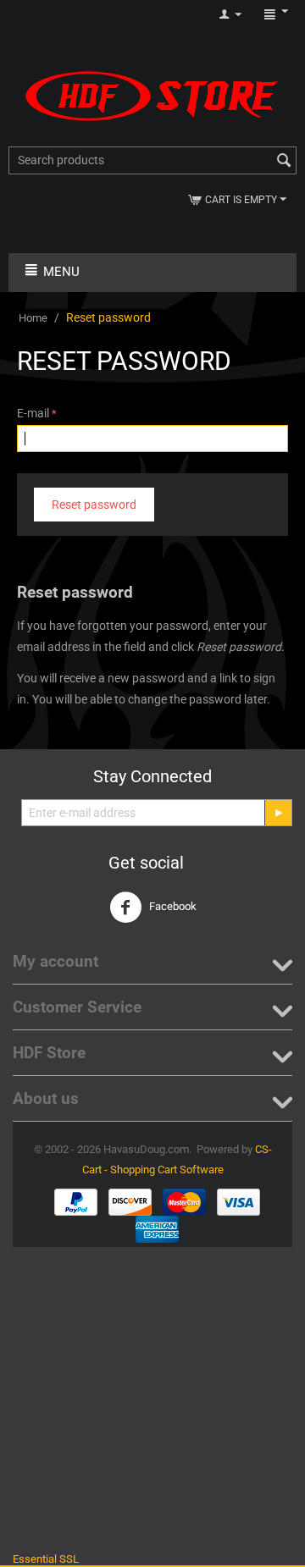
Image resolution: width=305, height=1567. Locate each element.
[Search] (283, 162)
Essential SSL (46, 1559)
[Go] (277, 812)
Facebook (172, 907)
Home (33, 318)
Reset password (94, 504)
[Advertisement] (152, 1399)
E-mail (33, 413)
